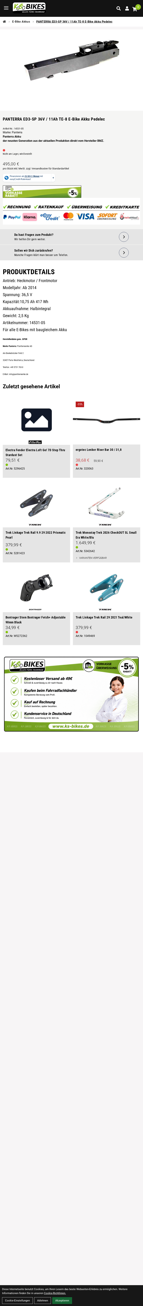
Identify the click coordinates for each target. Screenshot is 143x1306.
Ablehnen (42, 1300)
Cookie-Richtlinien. (55, 1293)
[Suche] (118, 8)
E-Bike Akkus (21, 21)
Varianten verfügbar (93, 557)
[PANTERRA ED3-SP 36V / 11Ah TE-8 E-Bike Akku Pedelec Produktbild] (71, 64)
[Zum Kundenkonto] (127, 8)
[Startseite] (4, 22)
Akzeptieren (62, 1300)
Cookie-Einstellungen (17, 1300)
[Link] (6, 8)
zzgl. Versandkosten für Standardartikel (47, 168)
